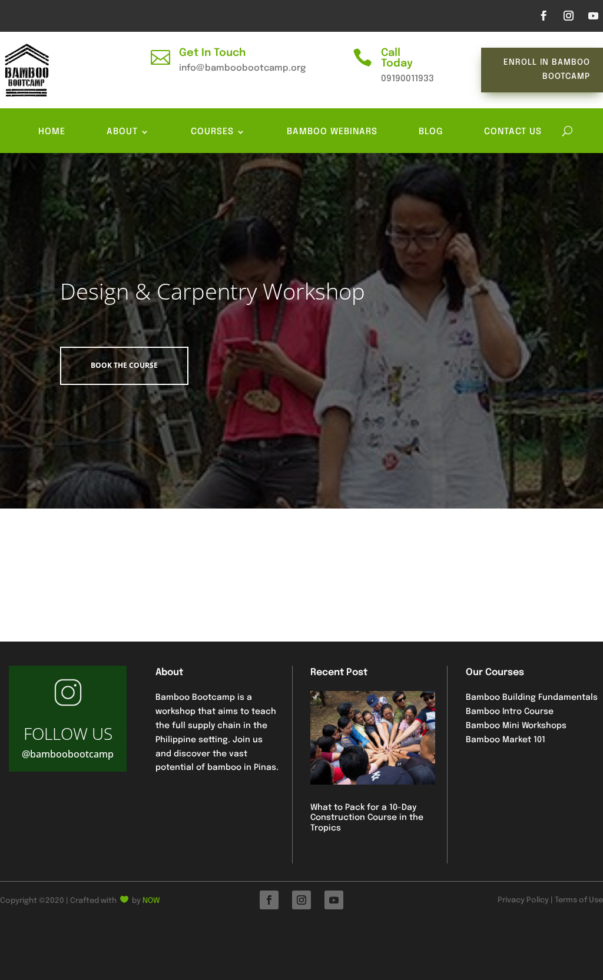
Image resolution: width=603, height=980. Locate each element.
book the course (124, 365)
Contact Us (513, 132)
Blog (431, 132)
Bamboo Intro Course (510, 711)
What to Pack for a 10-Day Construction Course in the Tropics (366, 817)
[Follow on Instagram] (568, 16)
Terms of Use (579, 900)
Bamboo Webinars (332, 132)
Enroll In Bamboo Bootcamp (546, 69)
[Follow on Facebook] (544, 16)
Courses (212, 132)
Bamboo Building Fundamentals (532, 697)
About (122, 132)
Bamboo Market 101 (505, 740)
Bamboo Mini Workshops (516, 726)
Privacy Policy (523, 900)
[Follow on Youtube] (593, 16)
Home (51, 132)
